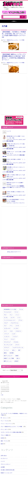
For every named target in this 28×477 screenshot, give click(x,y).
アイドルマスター (7, 312)
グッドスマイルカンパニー (9, 320)
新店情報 (11, 352)
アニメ (11, 314)
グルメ (5, 325)
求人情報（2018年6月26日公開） (8, 469)
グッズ (18, 317)
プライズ (12, 339)
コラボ (11, 331)
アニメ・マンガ (15, 187)
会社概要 (3, 467)
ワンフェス (6, 350)
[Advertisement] (14, 96)
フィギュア (14, 336)
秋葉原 (16, 355)
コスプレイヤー (7, 328)
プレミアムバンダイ (8, 344)
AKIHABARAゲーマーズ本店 (10, 309)
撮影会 (5, 352)
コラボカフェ (18, 331)
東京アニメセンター (8, 355)
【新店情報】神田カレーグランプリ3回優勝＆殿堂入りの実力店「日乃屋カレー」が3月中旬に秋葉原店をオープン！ (14, 57)
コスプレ (17, 325)
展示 (19, 350)
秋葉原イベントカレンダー (6, 472)
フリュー (6, 339)
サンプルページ (4, 458)
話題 (5, 156)
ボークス (17, 344)
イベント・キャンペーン (13, 139)
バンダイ (13, 333)
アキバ (5, 314)
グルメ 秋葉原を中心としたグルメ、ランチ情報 (14, 40)
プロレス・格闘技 (5, 435)
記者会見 (16, 361)
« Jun (2, 394)
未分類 (2, 438)
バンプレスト (7, 336)
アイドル (21, 309)
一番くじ (13, 350)
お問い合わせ (4, 455)
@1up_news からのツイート (14, 251)
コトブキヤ (15, 328)
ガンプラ (12, 317)
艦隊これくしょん (7, 361)
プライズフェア (7, 342)
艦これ (18, 358)
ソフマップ (6, 333)
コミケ (5, 331)
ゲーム (11, 325)
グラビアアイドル (14, 323)
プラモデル (15, 342)
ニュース (9, 131)
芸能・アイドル (4, 440)
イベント (17, 314)
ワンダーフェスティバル (17, 347)
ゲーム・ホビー (4, 429)
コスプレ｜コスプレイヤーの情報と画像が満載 (11, 432)
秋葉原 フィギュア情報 (9, 358)
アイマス (16, 312)
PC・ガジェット (4, 417)
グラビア (6, 323)
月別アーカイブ (6, 370)
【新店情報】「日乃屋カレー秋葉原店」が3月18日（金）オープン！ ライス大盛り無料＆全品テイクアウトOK (14, 34)
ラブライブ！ (7, 347)
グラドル (20, 320)
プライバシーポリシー (5, 464)
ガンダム (6, 317)
